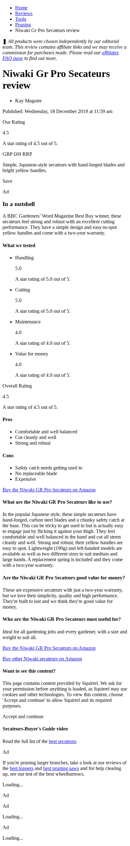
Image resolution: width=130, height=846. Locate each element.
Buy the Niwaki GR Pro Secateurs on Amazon (49, 489)
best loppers (21, 768)
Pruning (23, 24)
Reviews (23, 13)
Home (21, 7)
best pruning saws (61, 768)
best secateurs (62, 741)
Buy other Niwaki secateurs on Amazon (42, 658)
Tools (20, 19)
